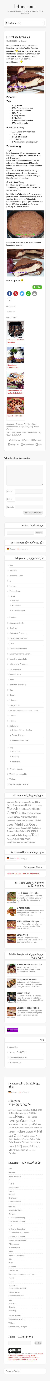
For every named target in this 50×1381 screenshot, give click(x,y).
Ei (10, 581)
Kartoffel (33, 817)
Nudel (11, 680)
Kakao (16, 816)
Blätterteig (16, 751)
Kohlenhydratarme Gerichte (20, 654)
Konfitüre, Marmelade (18, 659)
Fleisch (12, 596)
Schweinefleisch (18, 611)
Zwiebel (31, 842)
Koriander (28, 820)
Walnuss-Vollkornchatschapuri (28, 921)
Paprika (10, 828)
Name (10, 491)
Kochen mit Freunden (18, 649)
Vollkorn (12, 779)
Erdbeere (39, 805)
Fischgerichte (14, 591)
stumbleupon (28, 444)
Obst (11, 690)
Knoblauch (11, 821)
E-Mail (10, 499)
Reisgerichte (14, 705)
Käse (34, 424)
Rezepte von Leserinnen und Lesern (23, 711)
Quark (23, 828)
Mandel (10, 825)
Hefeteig (15, 757)
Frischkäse (16, 432)
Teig (31, 427)
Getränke (13, 628)
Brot (11, 565)
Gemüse (12, 618)
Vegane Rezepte (16, 769)
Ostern (12, 695)
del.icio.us (16, 440)
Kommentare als (18, 1057)
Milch (26, 825)
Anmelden (13, 1047)
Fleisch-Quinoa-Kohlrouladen (27, 893)
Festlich (27, 424)
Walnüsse (13, 842)
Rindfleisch (16, 605)
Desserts (19, 424)
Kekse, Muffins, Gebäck (22, 730)
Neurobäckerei (15, 674)
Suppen (12, 721)
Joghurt (9, 817)
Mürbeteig (16, 762)
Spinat (28, 835)
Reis (28, 828)
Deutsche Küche (16, 576)
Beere (17, 802)
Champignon (19, 805)
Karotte (25, 816)
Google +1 (14, 444)
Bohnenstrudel (22, 935)
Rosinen (10, 831)
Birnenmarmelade (23, 908)
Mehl (24, 432)
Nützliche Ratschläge (18, 685)
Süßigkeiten (23, 427)
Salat (22, 831)
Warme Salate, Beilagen (19, 784)
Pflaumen (13, 700)
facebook (38, 440)
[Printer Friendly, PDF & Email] (37, 287)
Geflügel (15, 600)
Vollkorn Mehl (22, 838)
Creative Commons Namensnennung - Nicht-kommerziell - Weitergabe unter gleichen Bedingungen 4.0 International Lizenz (25, 1357)
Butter (9, 805)
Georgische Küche (16, 623)
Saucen (12, 716)
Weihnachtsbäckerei (20, 740)
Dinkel (28, 805)
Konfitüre (20, 820)
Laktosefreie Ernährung (18, 664)
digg (40, 444)
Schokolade (32, 432)
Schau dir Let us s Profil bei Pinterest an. (23, 874)
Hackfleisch (28, 813)
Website (10, 507)
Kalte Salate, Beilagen (18, 638)
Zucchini (23, 843)
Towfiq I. (17, 1371)
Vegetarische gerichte (18, 774)
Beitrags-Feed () (17, 1052)
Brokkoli (32, 802)
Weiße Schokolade (14, 435)
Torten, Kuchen (18, 735)
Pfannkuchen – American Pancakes (29, 965)
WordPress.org (15, 1062)
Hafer (38, 813)
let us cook (25, 7)
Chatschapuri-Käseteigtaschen (28, 1008)
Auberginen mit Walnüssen (27, 979)
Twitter (27, 440)
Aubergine (11, 802)
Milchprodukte (12, 427)
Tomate (10, 839)
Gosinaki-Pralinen (23, 993)
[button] (9, 293)
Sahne (17, 831)
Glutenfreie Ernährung (18, 633)
